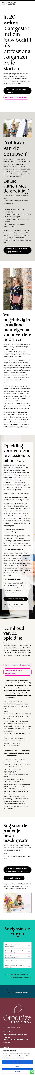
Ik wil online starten (13, 878)
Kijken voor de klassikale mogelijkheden (13, 672)
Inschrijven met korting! (15, 599)
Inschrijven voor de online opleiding (16, 90)
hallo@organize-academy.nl (21, 977)
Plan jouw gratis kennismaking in (14, 1)
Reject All (17, 1071)
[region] (17, 1061)
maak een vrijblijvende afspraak (16, 97)
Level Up (6, 1047)
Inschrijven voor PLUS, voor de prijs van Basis (16, 250)
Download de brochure (21, 992)
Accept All (17, 1062)
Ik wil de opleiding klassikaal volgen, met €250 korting (17, 869)
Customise (17, 1066)
